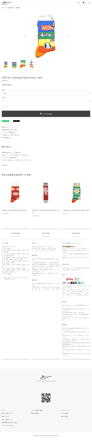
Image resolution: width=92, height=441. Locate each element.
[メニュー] (89, 2)
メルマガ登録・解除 (37, 410)
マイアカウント (65, 410)
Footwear (18, 7)
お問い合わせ (64, 416)
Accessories (10, 7)
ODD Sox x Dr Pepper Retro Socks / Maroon (14, 210)
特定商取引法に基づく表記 (9, 130)
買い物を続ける (6, 137)
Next (67, 35)
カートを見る (64, 413)
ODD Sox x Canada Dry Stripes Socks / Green (76, 210)
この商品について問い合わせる (10, 135)
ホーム (3, 7)
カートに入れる (47, 114)
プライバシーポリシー (8, 425)
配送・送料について (7, 413)
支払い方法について (7, 419)
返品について (5, 127)
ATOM (36, 413)
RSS (32, 413)
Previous (25, 35)
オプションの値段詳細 (8, 132)
